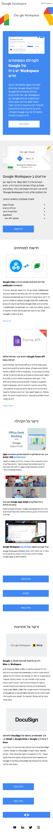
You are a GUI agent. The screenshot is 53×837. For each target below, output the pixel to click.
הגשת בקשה (8, 406)
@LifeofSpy (26, 547)
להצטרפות (24, 124)
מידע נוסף (7, 321)
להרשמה (18, 229)
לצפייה (26, 593)
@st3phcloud (20, 457)
